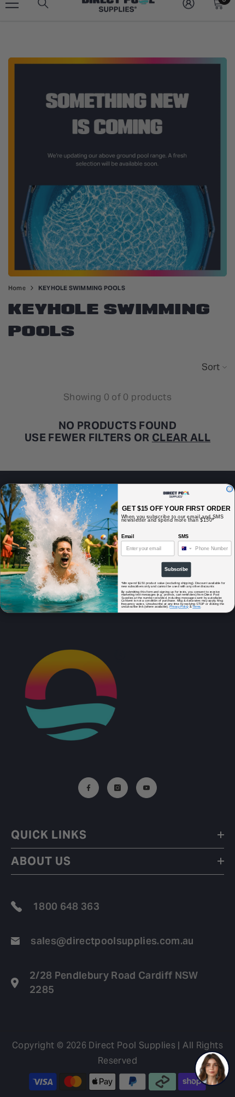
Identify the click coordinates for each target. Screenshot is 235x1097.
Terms (196, 607)
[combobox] (185, 548)
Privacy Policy (179, 607)
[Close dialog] (230, 489)
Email (127, 536)
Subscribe (176, 569)
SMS (183, 536)
